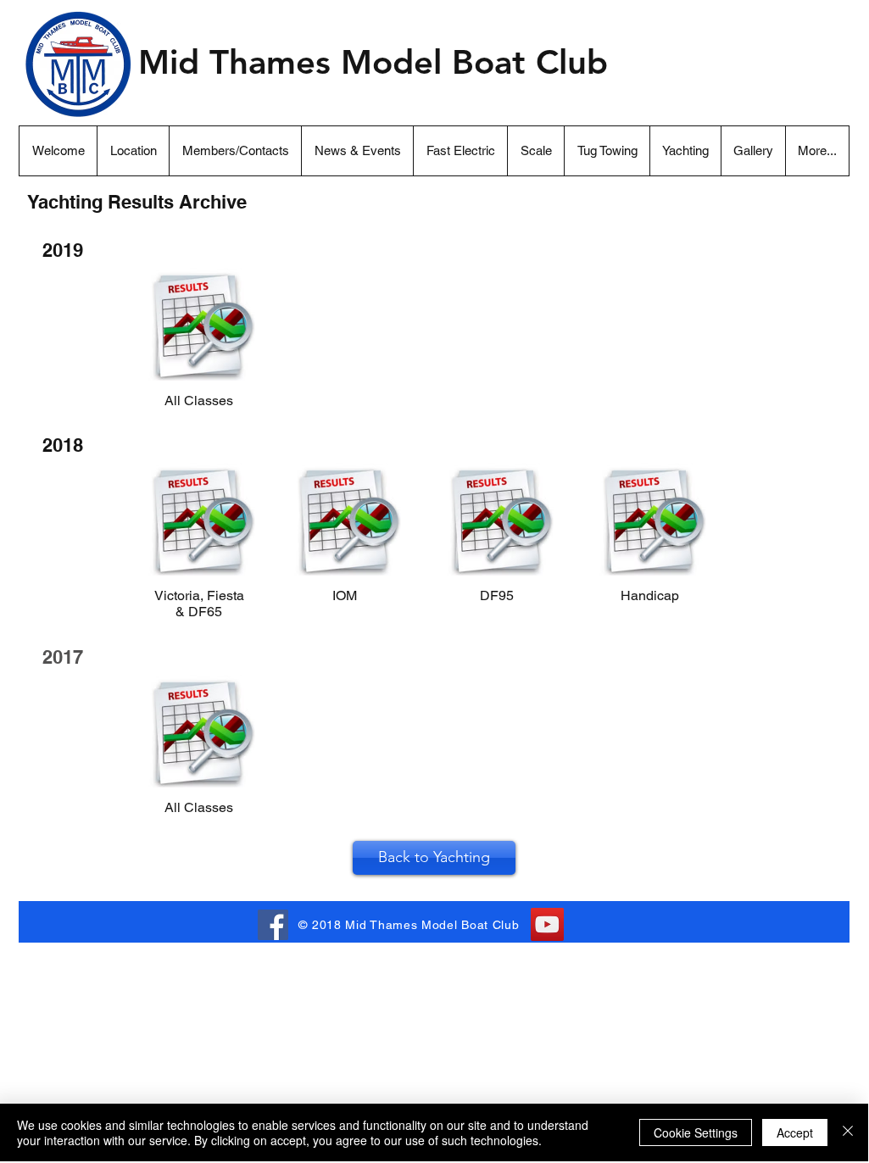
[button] (817, 150)
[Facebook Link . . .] (273, 925)
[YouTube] (547, 924)
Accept (795, 1132)
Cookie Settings (696, 1132)
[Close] (848, 1132)
